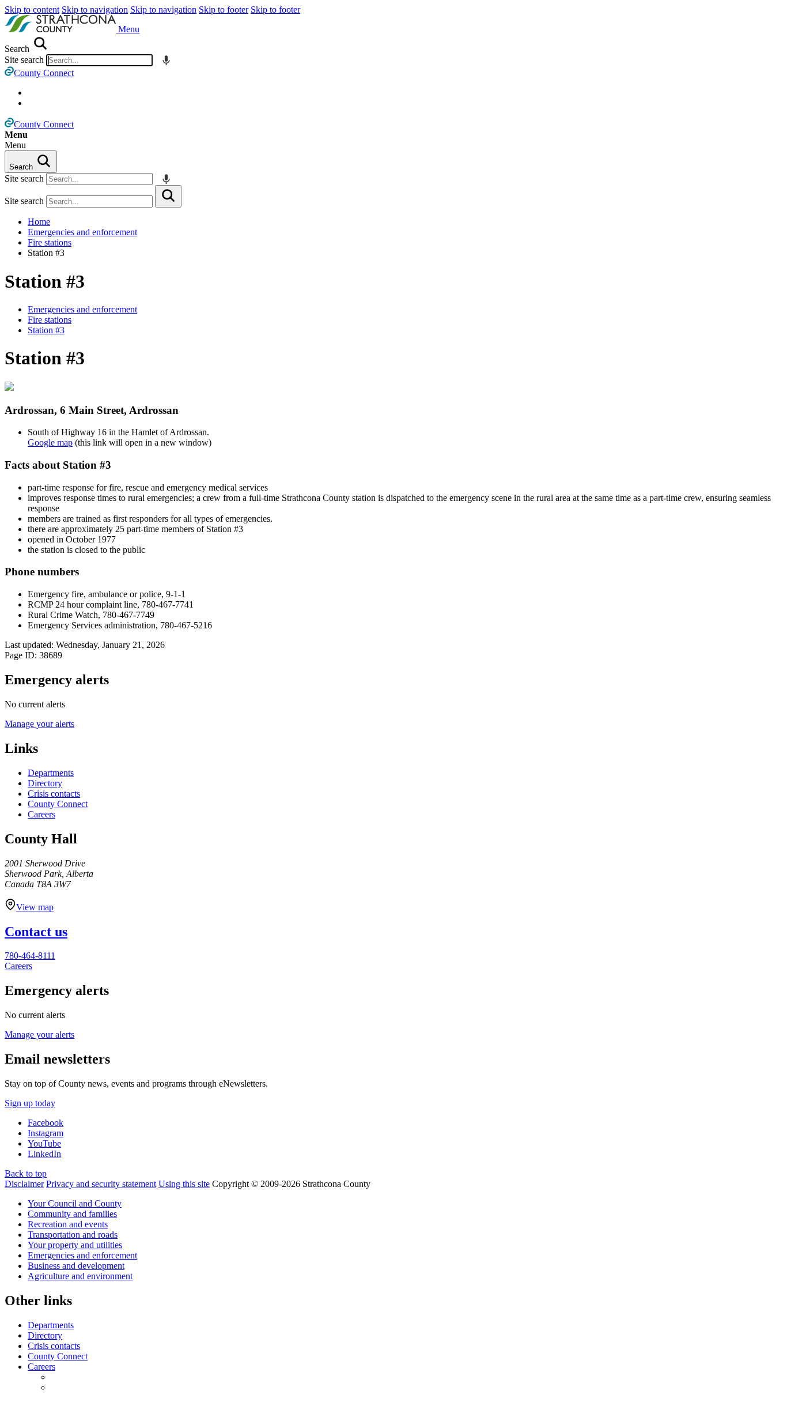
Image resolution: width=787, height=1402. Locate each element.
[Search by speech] (166, 60)
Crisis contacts (54, 793)
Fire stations (49, 242)
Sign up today (30, 1103)
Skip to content (32, 9)
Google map (50, 442)
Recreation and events (68, 1224)
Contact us (36, 931)
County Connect (58, 804)
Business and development (76, 1266)
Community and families (72, 1214)
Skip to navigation (95, 9)
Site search (24, 60)
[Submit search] (168, 196)
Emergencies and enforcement (82, 232)
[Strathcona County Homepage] (61, 29)
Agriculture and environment (80, 1276)
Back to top (26, 1173)
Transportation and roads (73, 1234)
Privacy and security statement (101, 1184)
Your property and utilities (75, 1245)
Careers (41, 814)
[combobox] (99, 60)
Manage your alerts (39, 724)
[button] (128, 29)
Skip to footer (223, 9)
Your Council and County (75, 1203)
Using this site (184, 1184)
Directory (45, 783)
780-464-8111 (30, 955)
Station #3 (45, 281)
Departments (51, 773)
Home (39, 222)
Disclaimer (24, 1184)
